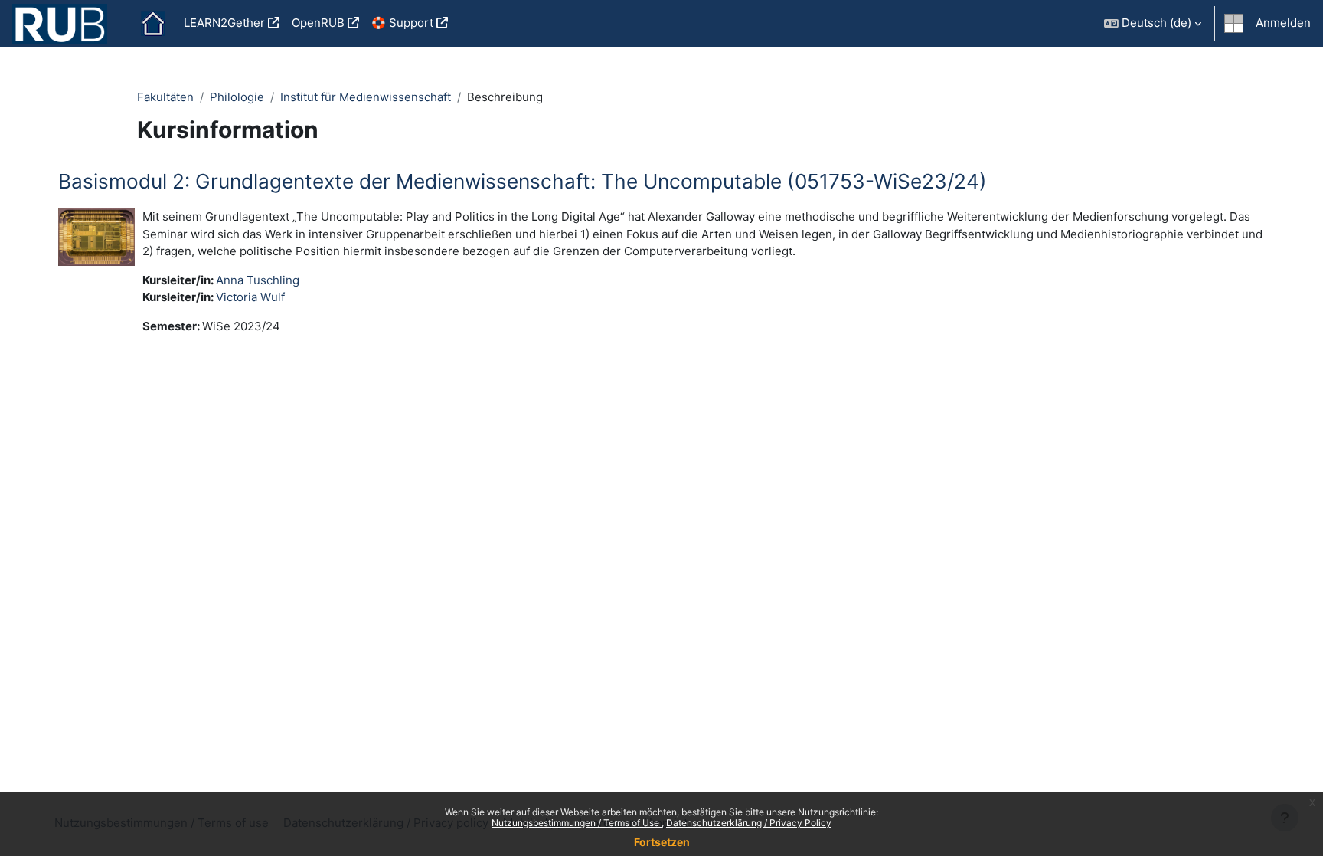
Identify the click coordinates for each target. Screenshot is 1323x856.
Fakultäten (165, 97)
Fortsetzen (662, 841)
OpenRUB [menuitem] (318, 22)
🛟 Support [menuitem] (402, 22)
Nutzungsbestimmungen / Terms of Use (577, 822)
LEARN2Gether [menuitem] (224, 22)
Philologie (237, 97)
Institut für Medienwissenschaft (365, 97)
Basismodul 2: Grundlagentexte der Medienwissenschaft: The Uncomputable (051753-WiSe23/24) (522, 181)
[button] (1152, 23)
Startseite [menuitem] (153, 24)
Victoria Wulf (250, 297)
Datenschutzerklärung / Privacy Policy (748, 822)
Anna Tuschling (257, 280)
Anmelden (1283, 22)
